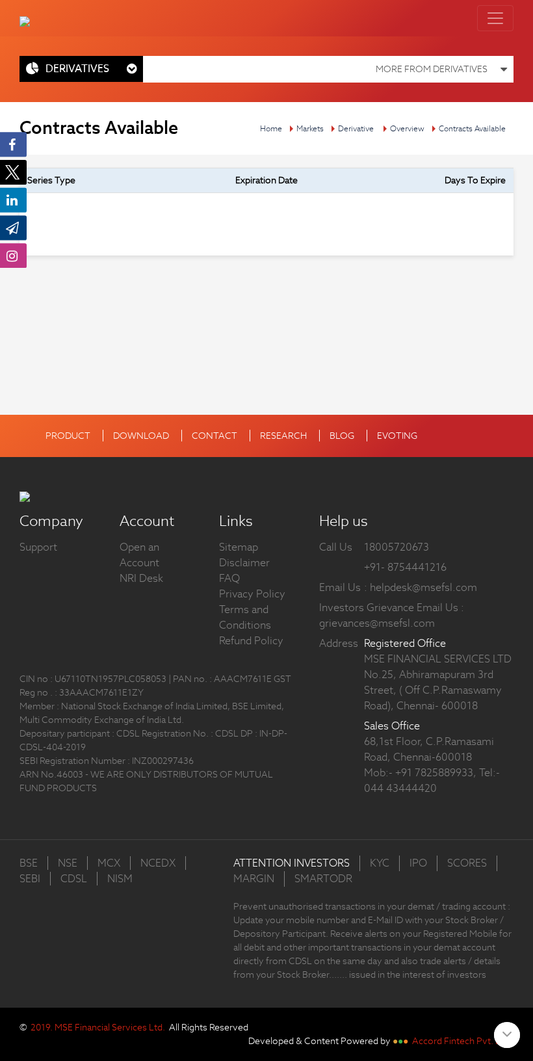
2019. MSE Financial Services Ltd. (98, 1027)
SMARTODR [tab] (323, 878)
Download (141, 435)
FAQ (229, 578)
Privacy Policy (252, 594)
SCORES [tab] (467, 863)
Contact (214, 435)
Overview (407, 128)
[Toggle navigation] (495, 18)
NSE (67, 863)
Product (68, 435)
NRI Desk (141, 578)
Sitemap (238, 547)
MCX (109, 863)
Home (271, 128)
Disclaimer (244, 563)
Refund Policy (251, 641)
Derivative (356, 128)
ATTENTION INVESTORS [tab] (291, 863)
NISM (120, 878)
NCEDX (158, 863)
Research (283, 435)
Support (38, 547)
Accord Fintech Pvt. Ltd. (462, 1041)
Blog (342, 435)
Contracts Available (472, 128)
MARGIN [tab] (253, 878)
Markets (310, 128)
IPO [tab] (418, 863)
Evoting (397, 435)
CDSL (73, 878)
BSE (29, 863)
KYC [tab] (379, 863)
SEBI (30, 878)
